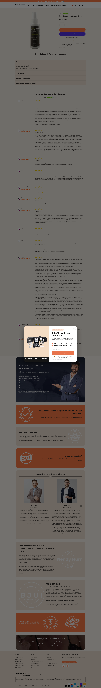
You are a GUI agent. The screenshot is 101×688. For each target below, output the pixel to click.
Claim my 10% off (63, 353)
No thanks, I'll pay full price (57, 359)
